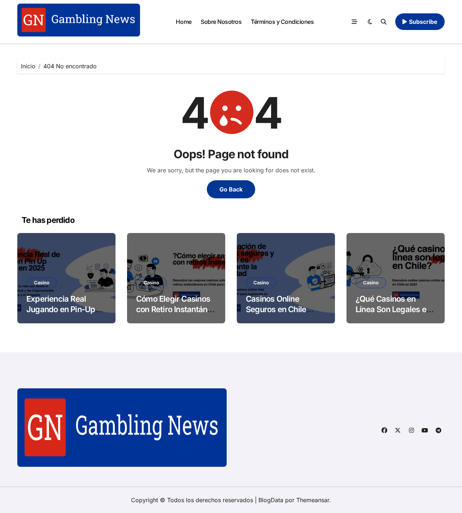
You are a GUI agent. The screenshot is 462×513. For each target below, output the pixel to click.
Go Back (231, 189)
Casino (41, 282)
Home (183, 21)
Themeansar (312, 500)
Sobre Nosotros (221, 21)
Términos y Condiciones (282, 21)
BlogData (270, 500)
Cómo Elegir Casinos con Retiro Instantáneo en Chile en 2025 (176, 309)
